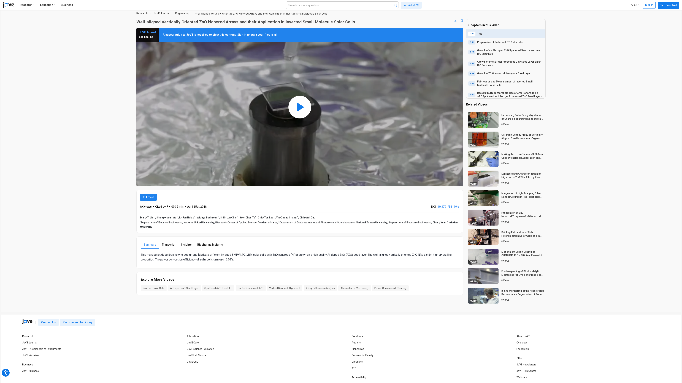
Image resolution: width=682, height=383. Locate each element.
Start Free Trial (668, 5)
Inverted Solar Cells (153, 288)
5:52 (472, 83)
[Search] (395, 5)
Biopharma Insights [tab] (210, 244)
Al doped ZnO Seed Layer (184, 288)
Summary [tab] (150, 244)
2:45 (472, 63)
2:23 (472, 52)
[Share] (455, 20)
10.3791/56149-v (448, 206)
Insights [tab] (186, 244)
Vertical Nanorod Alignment (284, 288)
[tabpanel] (300, 257)
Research (142, 13)
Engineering (182, 13)
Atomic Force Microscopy (354, 288)
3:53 (472, 73)
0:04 (472, 33)
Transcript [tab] (168, 244)
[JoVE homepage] (27, 321)
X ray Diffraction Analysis (320, 288)
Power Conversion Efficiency (390, 288)
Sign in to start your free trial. (257, 34)
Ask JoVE (413, 5)
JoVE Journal (161, 13)
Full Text (148, 197)
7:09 (472, 94)
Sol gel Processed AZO (251, 288)
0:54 (472, 42)
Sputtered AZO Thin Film (218, 288)
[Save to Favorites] (461, 20)
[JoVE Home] (8, 5)
